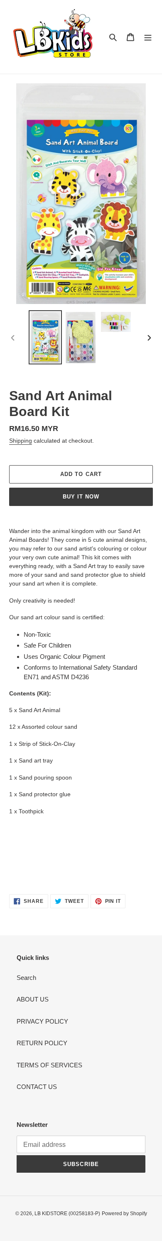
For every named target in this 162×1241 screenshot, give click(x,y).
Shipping (20, 440)
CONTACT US (37, 1086)
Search (26, 977)
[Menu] (148, 37)
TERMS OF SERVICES (49, 1065)
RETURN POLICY (42, 1043)
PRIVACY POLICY (42, 1021)
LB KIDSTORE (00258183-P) (67, 1213)
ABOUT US (33, 999)
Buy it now (81, 496)
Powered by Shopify (124, 1213)
